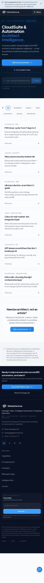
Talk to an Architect (20, 62)
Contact (5, 486)
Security (19, 114)
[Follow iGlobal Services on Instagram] (15, 443)
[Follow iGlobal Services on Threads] (20, 443)
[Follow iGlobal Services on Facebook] (9, 443)
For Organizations (8, 462)
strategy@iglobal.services (14, 433)
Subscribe (21, 511)
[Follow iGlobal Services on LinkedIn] (4, 443)
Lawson (28, 108)
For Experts (6, 468)
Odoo (38, 108)
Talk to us (30, 6)
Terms (13, 541)
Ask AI (37, 80)
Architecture (31, 114)
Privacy (4, 541)
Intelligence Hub (7, 480)
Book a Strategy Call (22, 393)
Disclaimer (23, 541)
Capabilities (6, 456)
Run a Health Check (23, 70)
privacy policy (7, 517)
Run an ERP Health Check (21, 387)
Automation (8, 114)
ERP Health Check (8, 474)
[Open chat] (39, 569)
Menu (38, 12)
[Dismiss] (40, 3)
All (8, 108)
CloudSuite (17, 108)
